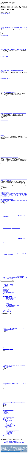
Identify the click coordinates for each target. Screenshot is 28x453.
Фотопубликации (4, 241)
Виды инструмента (7, 296)
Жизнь (2, 111)
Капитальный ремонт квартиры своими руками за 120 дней (15, 227)
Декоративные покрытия (8, 292)
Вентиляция (6, 289)
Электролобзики (9, 308)
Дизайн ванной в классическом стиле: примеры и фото (13, 265)
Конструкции (6, 291)
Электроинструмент (10, 300)
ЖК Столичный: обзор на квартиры (8, 92)
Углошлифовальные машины (12, 305)
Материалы (5, 294)
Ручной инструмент (10, 298)
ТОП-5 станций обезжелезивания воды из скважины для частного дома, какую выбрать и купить (13, 156)
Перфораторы (9, 304)
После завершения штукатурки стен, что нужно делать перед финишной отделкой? (13, 198)
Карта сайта (5, 443)
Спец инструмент (4, 35)
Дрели (7, 303)
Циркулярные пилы (10, 306)
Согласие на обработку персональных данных (13, 442)
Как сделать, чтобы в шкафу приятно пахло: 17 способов (13, 113)
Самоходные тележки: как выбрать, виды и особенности (13, 49)
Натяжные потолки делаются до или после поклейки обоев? (14, 194)
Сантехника (3, 154)
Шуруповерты (9, 307)
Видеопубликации (5, 203)
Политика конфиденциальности (10, 441)
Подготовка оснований (8, 285)
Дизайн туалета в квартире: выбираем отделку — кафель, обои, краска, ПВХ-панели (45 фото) (15, 277)
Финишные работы (7, 293)
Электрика (5, 287)
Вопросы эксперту (5, 192)
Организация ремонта (5, 13)
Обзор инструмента (7, 301)
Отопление (5, 290)
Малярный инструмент (11, 297)
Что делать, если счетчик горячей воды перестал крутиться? (14, 193)
